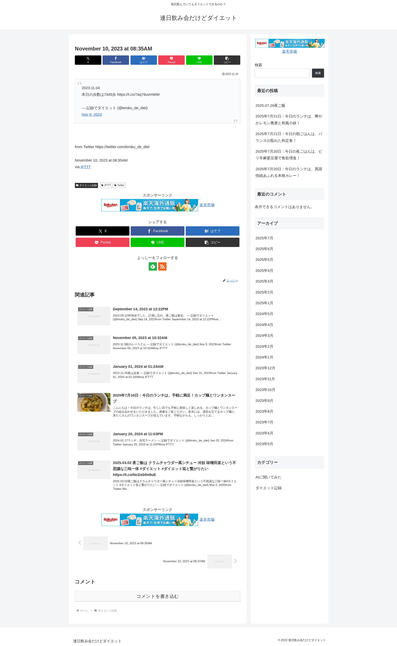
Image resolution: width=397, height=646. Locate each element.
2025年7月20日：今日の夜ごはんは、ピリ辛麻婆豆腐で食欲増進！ (289, 154)
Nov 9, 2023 (92, 115)
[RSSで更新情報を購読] (162, 266)
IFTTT (86, 167)
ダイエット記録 (88, 185)
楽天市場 (207, 205)
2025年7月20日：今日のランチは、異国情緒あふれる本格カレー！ (289, 172)
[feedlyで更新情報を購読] (153, 266)
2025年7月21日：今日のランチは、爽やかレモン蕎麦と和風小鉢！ (289, 119)
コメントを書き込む (157, 596)
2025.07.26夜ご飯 (270, 105)
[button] (227, 60)
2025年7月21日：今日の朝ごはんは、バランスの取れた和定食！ (289, 137)
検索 (258, 65)
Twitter (120, 185)
